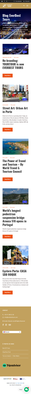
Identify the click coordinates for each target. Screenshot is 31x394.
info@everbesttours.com (11, 317)
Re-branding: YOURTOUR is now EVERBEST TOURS (13, 64)
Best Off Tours (6, 348)
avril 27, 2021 (5, 267)
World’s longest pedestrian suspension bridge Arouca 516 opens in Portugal (14, 217)
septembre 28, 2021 (7, 57)
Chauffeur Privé (7, 352)
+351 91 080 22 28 (9, 314)
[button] (26, 389)
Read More (7, 75)
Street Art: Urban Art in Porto (15, 110)
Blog (25, 51)
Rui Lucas (16, 57)
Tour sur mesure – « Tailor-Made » (11, 356)
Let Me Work (19, 383)
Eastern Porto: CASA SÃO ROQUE (14, 273)
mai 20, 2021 (5, 105)
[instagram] (6, 1)
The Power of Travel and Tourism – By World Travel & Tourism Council (14, 166)
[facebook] (4, 1)
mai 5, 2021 (5, 157)
